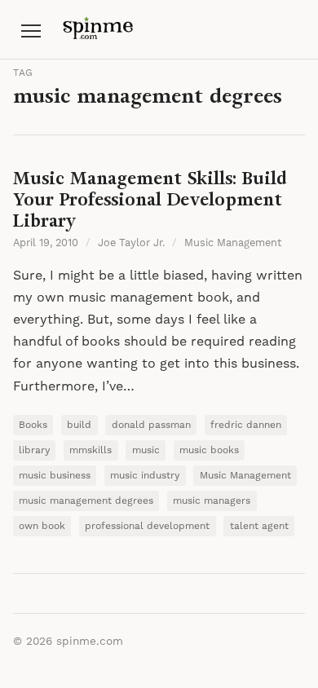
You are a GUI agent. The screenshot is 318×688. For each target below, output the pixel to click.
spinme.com (89, 641)
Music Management (232, 242)
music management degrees (86, 501)
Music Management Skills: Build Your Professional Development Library (150, 199)
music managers (211, 501)
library (34, 450)
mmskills (90, 450)
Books (33, 425)
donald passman (151, 425)
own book (42, 526)
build (79, 425)
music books (209, 450)
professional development (147, 526)
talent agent (259, 526)
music (146, 450)
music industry (144, 476)
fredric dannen (245, 425)
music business (55, 476)
